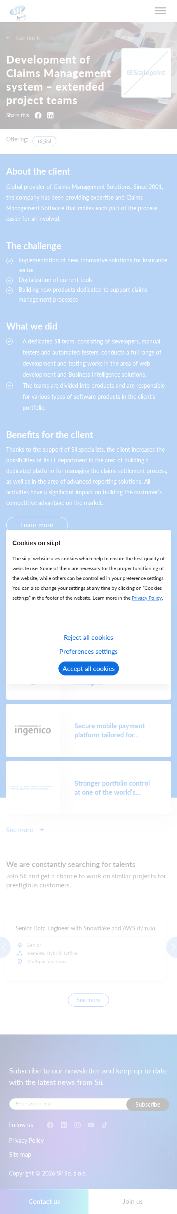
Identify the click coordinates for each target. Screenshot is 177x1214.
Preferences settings (88, 651)
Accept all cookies (89, 668)
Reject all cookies (88, 637)
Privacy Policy (147, 598)
